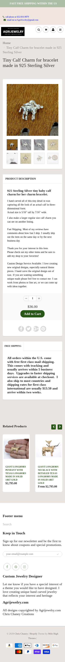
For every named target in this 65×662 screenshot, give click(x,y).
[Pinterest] (15, 566)
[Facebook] (7, 566)
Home (7, 43)
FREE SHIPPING (13, 346)
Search (7, 524)
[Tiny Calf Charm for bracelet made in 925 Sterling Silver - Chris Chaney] (32, 110)
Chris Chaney (21, 633)
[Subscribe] (58, 554)
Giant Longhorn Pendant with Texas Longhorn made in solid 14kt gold (15, 473)
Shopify (33, 633)
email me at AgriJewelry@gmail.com (22, 20)
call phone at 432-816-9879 (17, 17)
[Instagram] (24, 566)
